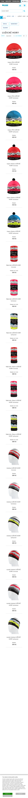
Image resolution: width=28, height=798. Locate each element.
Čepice (5, 23)
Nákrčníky (14, 23)
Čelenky (5, 27)
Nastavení (20, 793)
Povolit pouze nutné (8, 795)
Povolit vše (7, 793)
